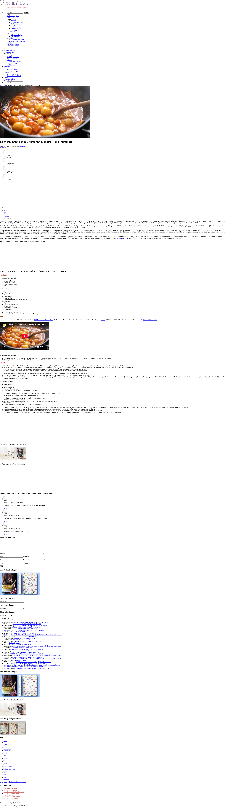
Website (25, 563)
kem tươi (5, 758)
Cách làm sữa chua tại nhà (11, 788)
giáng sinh (6, 771)
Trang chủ (3, 85)
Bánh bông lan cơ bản (17, 22)
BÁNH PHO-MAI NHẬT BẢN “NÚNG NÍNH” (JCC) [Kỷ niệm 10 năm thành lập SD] (36, 646)
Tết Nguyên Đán (7, 750)
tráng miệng (6, 745)
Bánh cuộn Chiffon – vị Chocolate (21, 644)
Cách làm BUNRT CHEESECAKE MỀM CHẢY (27, 624)
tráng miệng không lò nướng (9, 769)
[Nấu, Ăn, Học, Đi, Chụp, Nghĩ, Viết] (14, 8)
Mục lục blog (3, 782)
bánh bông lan (6, 779)
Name (26, 556)
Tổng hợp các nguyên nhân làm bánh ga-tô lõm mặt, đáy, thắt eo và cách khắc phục (36, 665)
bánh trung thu (7, 775)
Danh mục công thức (13, 16)
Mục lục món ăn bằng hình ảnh (17, 782)
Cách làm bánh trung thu (10, 800)
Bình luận (3, 553)
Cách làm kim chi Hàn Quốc (11, 798)
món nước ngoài (7, 756)
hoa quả (5, 753)
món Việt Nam (6, 742)
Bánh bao (13, 25)
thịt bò (5, 772)
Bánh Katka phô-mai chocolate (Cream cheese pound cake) (27, 649)
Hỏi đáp (9, 43)
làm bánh (5, 741)
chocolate (5, 752)
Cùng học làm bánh (12, 17)
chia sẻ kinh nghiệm (8, 766)
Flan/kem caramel (15, 24)
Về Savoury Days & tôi (17, 39)
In (4, 213)
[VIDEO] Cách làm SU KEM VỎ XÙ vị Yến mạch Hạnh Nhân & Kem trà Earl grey (38, 655)
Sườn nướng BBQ (14, 643)
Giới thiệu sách (11, 31)
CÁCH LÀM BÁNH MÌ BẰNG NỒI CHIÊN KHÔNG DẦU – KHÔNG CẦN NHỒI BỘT (36, 658)
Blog (8, 14)
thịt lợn (5, 760)
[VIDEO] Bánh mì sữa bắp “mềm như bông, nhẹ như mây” (29, 666)
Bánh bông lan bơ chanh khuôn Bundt (22, 647)
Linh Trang (22, 146)
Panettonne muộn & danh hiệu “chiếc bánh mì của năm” (26, 651)
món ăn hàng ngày (7, 748)
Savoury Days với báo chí (18, 41)
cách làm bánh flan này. (150, 320)
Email (5, 210)
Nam (5, 663)
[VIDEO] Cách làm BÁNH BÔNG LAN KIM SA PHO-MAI (30, 622)
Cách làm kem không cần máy (12, 796)
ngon (5, 777)
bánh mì (5, 763)
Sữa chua (13, 20)
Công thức (6, 216)
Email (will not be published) (34, 560)
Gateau (5, 755)
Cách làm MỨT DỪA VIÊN (19, 632)
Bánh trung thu (15, 30)
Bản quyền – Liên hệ (13, 44)
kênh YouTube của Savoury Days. (43, 320)
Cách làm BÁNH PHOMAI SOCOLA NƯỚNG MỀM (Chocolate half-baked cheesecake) (36, 635)
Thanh (5, 635)
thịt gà (5, 767)
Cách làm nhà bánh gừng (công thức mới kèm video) (26, 627)
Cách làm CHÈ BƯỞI (20, 660)
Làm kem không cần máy (18, 27)
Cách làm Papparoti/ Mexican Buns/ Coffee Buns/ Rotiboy (32, 625)
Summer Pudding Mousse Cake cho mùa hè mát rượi (24, 652)
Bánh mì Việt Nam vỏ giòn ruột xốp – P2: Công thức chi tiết (28, 630)
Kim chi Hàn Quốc (16, 28)
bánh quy (5, 764)
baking (5, 747)
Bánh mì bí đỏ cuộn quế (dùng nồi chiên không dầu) (28, 657)
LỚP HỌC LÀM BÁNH (14, 46)
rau (4, 761)
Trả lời (5, 508)
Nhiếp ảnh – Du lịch (16, 35)
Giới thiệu (10, 38)
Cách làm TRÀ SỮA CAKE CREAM (25, 636)
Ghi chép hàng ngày (16, 36)
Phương (6, 630)
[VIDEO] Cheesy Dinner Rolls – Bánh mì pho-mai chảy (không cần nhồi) (30, 654)
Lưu (5, 212)
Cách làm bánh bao (9, 795)
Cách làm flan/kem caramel (11, 793)
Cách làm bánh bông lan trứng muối (14, 792)
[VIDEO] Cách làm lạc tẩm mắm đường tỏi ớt (24, 628)
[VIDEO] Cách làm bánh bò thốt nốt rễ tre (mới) (27, 641)
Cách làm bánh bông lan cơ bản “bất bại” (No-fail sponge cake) (33, 662)
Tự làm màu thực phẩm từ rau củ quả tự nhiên (23, 633)
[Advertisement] (13, 194)
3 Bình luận (3, 147)
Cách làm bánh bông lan (10, 790)
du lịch (5, 774)
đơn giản (5, 744)
